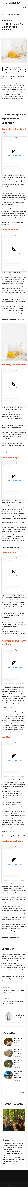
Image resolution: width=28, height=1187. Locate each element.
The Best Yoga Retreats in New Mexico (19, 1062)
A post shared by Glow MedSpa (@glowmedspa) (15, 683)
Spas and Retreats (6, 20)
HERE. (19, 981)
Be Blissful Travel (14, 3)
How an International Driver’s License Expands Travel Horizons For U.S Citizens (13, 1153)
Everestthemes (16, 1185)
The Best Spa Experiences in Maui (18, 1040)
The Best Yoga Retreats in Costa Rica (18, 1051)
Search (5, 1090)
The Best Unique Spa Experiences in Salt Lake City (13, 1002)
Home (3, 14)
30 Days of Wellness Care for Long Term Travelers (13, 991)
